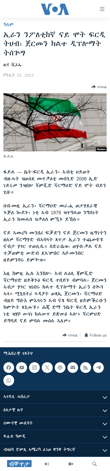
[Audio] (46, 464)
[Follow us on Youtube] (21, 367)
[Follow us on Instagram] (34, 367)
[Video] (70, 464)
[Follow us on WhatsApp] (8, 380)
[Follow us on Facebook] (8, 367)
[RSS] (85, 367)
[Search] (94, 464)
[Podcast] (60, 367)
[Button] (99, 86)
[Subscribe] (72, 367)
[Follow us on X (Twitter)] (47, 367)
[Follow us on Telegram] (98, 367)
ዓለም (8, 24)
